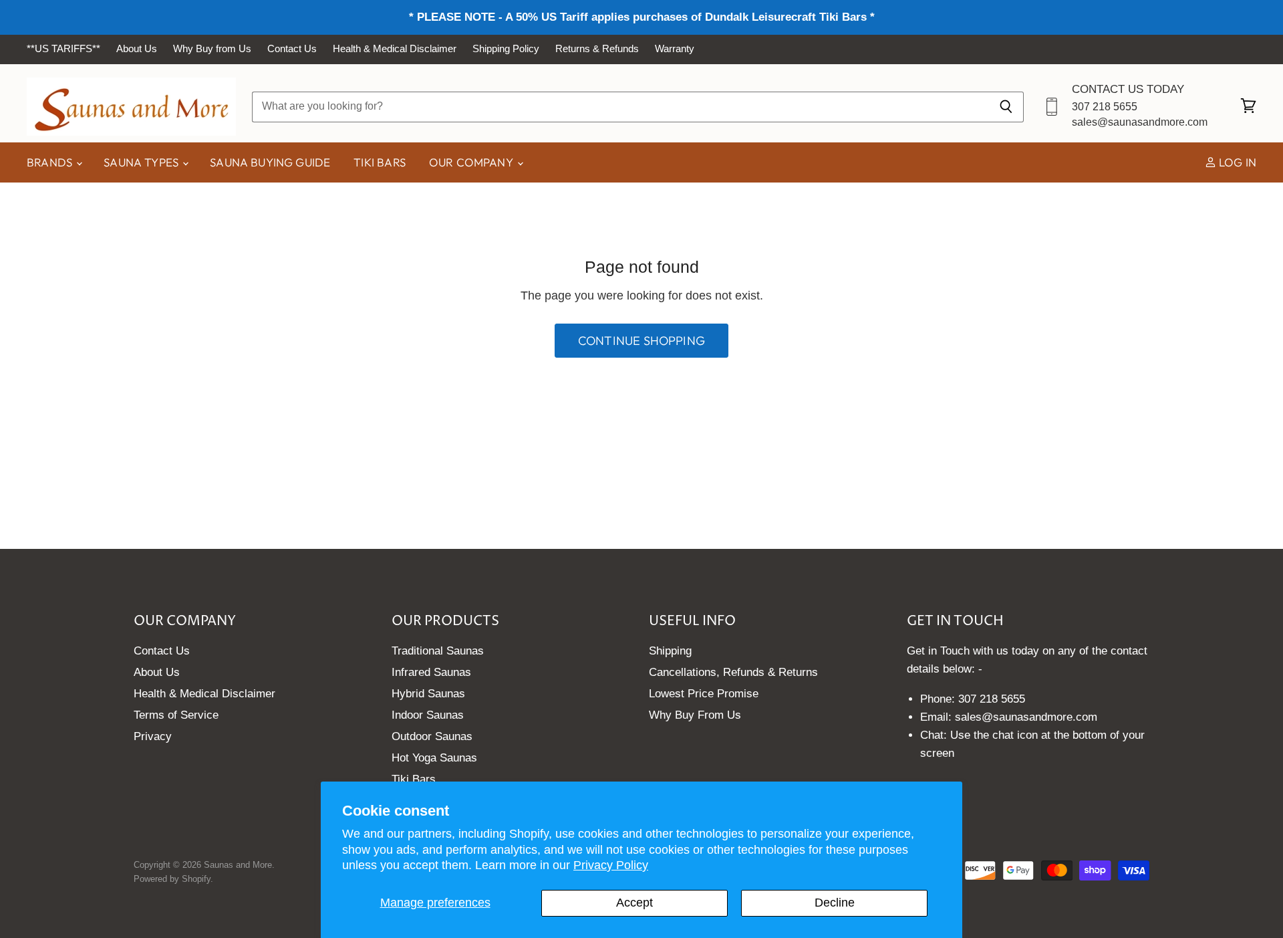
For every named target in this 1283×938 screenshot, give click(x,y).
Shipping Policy (505, 48)
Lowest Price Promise (703, 693)
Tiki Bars (379, 162)
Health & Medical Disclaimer (394, 48)
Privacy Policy (610, 865)
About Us (136, 48)
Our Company (472, 162)
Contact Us (292, 48)
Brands (51, 162)
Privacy (153, 736)
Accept (634, 902)
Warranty (674, 48)
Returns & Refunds (597, 48)
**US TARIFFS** (63, 48)
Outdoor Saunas (432, 736)
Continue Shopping (641, 340)
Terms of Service (176, 715)
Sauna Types (142, 162)
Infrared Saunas (431, 672)
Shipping (670, 650)
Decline (835, 902)
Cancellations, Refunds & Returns (733, 672)
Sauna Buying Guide (270, 162)
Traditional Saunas (438, 650)
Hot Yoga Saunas (434, 757)
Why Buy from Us (212, 48)
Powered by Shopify (172, 879)
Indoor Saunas (428, 715)
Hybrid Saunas (428, 693)
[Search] (1006, 106)
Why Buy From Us (695, 715)
